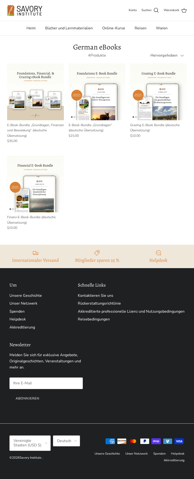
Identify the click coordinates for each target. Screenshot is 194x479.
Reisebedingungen (94, 319)
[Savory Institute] (25, 10)
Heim (31, 28)
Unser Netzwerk (23, 303)
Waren (162, 28)
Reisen (140, 28)
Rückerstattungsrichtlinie (99, 303)
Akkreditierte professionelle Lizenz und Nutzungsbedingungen (131, 311)
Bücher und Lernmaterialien (69, 28)
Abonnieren (27, 398)
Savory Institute (30, 458)
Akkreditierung (22, 327)
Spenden (17, 311)
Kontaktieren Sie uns (95, 295)
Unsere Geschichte (25, 295)
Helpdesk (17, 319)
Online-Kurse (113, 28)
